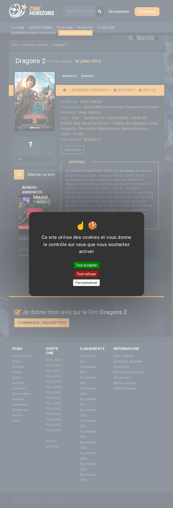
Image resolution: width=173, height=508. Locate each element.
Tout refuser (86, 274)
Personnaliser (86, 283)
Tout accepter (86, 265)
